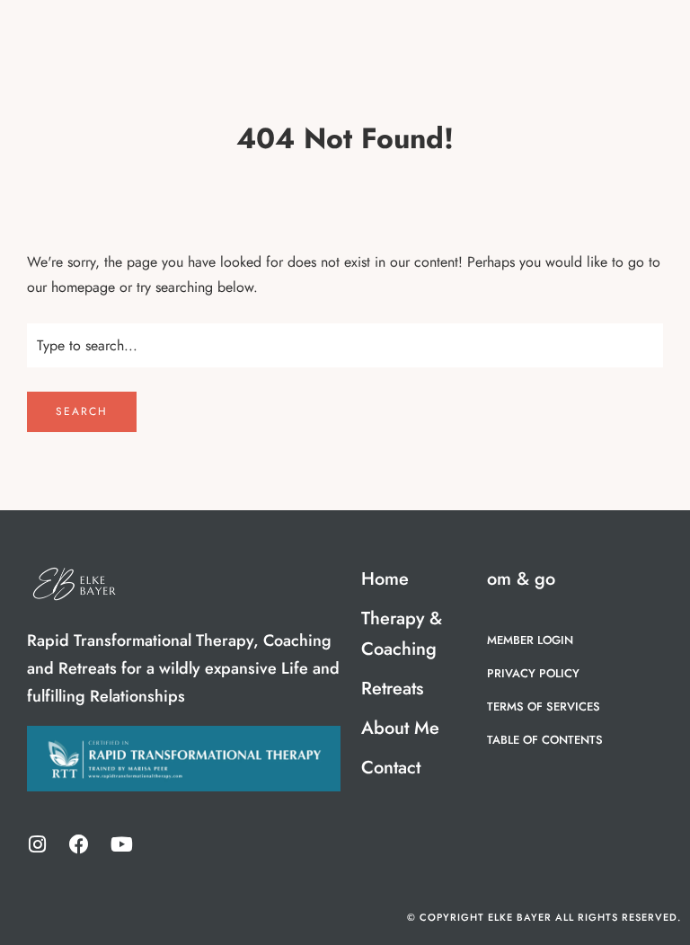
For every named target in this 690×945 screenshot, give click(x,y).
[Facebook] (79, 844)
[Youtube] (121, 844)
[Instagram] (37, 844)
